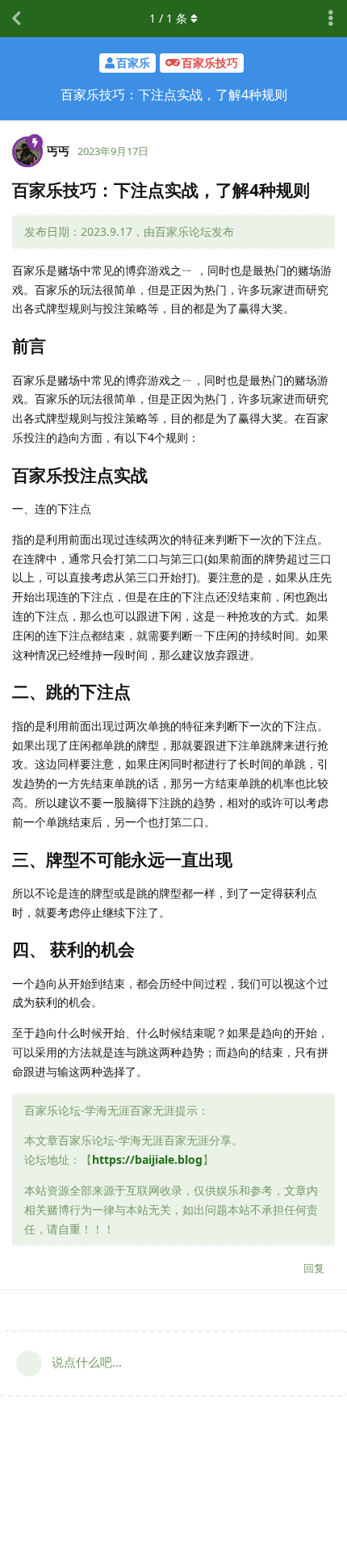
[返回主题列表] (16, 18)
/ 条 (168, 18)
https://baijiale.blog (147, 1159)
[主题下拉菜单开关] (331, 18)
